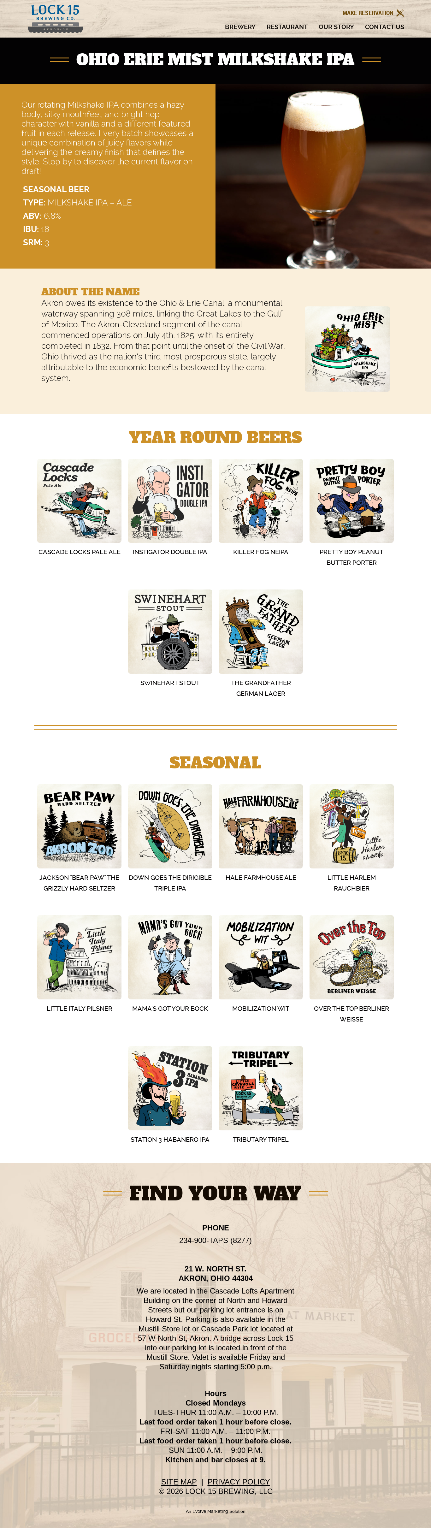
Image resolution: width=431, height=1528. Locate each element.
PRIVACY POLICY (239, 1482)
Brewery (240, 27)
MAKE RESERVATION (369, 13)
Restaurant (287, 27)
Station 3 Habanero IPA (170, 1139)
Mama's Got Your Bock (170, 1008)
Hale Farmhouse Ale (261, 877)
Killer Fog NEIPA (260, 552)
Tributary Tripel (261, 1139)
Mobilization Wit (260, 1008)
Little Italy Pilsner (79, 1008)
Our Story (336, 27)
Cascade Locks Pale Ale (79, 552)
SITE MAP (179, 1482)
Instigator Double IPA (170, 552)
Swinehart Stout (170, 683)
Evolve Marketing (210, 1511)
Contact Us (384, 27)
